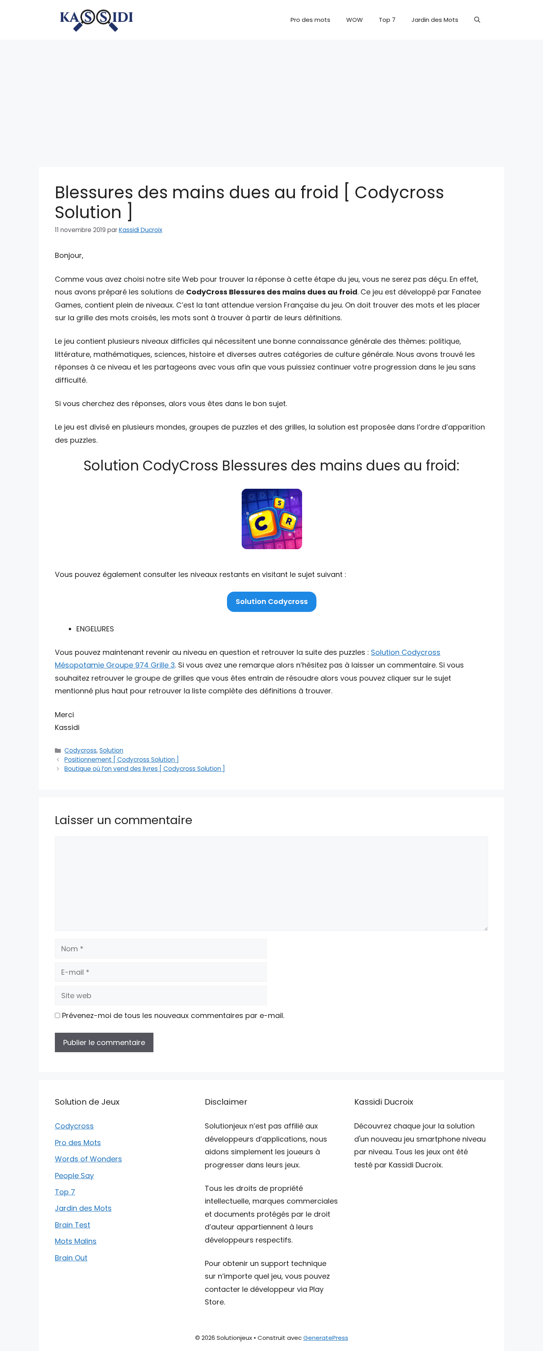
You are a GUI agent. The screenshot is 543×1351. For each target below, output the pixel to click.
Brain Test (72, 1225)
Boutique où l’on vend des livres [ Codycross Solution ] (144, 769)
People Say (74, 1176)
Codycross (80, 750)
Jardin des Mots (434, 19)
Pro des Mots (78, 1143)
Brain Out (71, 1258)
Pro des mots (310, 19)
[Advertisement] (271, 99)
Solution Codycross (272, 601)
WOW (354, 19)
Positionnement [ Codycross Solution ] (121, 759)
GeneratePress (325, 1338)
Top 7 (387, 19)
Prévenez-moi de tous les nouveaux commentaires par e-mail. (173, 1015)
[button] (477, 20)
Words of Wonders (88, 1159)
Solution (111, 750)
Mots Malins (76, 1241)
